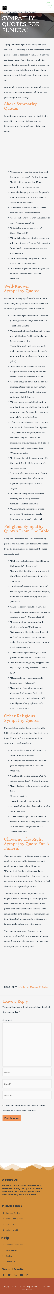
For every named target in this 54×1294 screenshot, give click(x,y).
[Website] (27, 1095)
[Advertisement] (27, 151)
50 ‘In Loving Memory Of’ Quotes (33, 986)
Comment (8, 1020)
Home (3, 11)
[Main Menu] (48, 5)
